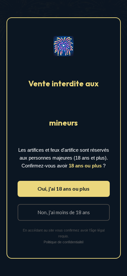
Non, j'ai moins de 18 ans (63, 212)
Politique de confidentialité (64, 242)
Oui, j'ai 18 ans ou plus (63, 188)
